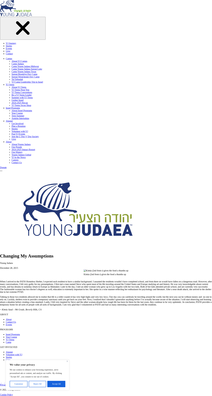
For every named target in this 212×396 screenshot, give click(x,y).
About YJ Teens (19, 87)
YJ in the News (19, 157)
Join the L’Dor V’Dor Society (25, 136)
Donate (3, 167)
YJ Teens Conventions (22, 92)
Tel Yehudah (17, 79)
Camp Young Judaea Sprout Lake (27, 69)
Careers (15, 160)
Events (9, 48)
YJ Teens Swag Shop (21, 105)
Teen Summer (18, 116)
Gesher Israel (18, 100)
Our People (17, 147)
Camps (9, 58)
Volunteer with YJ (20, 131)
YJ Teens (10, 84)
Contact (9, 53)
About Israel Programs (22, 110)
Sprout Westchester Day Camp (26, 77)
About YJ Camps (19, 61)
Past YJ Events (18, 134)
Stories (9, 46)
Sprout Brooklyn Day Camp (24, 74)
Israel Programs (13, 108)
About (9, 142)
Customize (18, 384)
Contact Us (17, 162)
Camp (8, 342)
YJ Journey (11, 43)
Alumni (9, 121)
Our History (17, 152)
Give (8, 51)
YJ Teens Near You (20, 90)
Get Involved (18, 123)
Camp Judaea (18, 64)
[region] (37, 375)
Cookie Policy (6, 394)
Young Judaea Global (21, 155)
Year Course (17, 113)
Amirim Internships (20, 118)
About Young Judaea (21, 144)
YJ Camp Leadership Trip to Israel (27, 82)
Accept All (56, 384)
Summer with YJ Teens (22, 97)
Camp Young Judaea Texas (24, 71)
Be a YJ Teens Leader (22, 95)
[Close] (67, 361)
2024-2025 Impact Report (23, 149)
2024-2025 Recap (20, 103)
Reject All (37, 384)
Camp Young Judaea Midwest (25, 66)
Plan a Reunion (19, 126)
